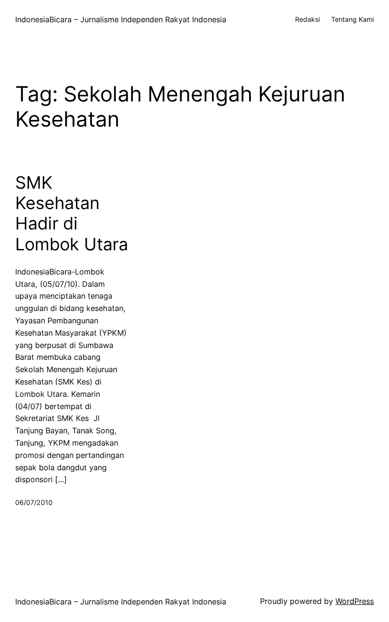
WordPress (354, 601)
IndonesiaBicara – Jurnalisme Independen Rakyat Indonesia (120, 19)
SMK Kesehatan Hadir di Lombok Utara (71, 214)
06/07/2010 (34, 502)
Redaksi (307, 19)
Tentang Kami (352, 19)
